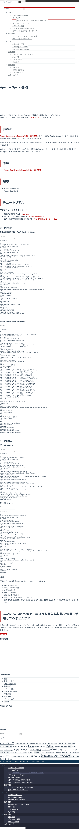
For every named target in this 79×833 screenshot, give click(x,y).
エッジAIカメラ (18, 18)
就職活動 (7, 697)
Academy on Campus (20, 47)
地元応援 (58, 752)
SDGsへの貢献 (17, 73)
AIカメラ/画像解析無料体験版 (23, 28)
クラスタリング (46, 750)
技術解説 (7, 686)
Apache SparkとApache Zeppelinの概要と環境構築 (18, 136)
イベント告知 (9, 689)
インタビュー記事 (8, 750)
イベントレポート (10, 699)
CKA (56, 743)
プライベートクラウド (20, 23)
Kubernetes (23, 746)
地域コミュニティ (67, 752)
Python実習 (57, 746)
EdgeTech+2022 (6, 746)
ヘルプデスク (23, 752)
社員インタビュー (10, 681)
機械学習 (53, 756)
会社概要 (15, 67)
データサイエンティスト (63, 749)
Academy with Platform (20, 49)
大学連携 (7, 756)
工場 (39, 756)
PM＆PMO (43, 746)
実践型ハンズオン (21, 756)
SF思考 (73, 746)
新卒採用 (15, 62)
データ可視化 (5, 752)
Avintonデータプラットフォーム (37, 744)
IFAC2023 (14, 746)
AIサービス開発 (18, 26)
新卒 (44, 756)
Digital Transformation (66, 743)
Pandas (37, 746)
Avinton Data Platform (20, 15)
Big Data (51, 744)
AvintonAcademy (20, 743)
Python (50, 746)
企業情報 (11, 65)
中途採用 (37, 752)
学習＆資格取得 (10, 684)
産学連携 (7, 694)
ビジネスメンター (15, 752)
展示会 (34, 756)
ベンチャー (30, 752)
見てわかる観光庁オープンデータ (24, 31)
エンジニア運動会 (35, 750)
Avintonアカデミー (19, 44)
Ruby (69, 746)
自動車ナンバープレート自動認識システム (32, 21)
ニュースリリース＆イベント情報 (24, 36)
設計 (11, 759)
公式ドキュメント (36, 118)
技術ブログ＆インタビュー (22, 39)
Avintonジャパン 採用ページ (22, 55)
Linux (31, 746)
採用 (5, 679)
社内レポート (4, 759)
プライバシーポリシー (36, 761)
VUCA (1, 750)
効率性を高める (51, 752)
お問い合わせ (13, 75)
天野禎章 (13, 756)
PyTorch (64, 746)
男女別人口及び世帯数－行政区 (45, 219)
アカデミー (12, 41)
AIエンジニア (7, 743)
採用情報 (11, 52)
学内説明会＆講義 (10, 691)
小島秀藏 (28, 756)
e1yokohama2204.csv (37, 217)
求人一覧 (15, 57)
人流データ (44, 752)
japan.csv (25, 214)
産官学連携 (75, 756)
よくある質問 (17, 60)
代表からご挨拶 (18, 70)
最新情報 (11, 33)
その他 (6, 702)
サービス (11, 13)
